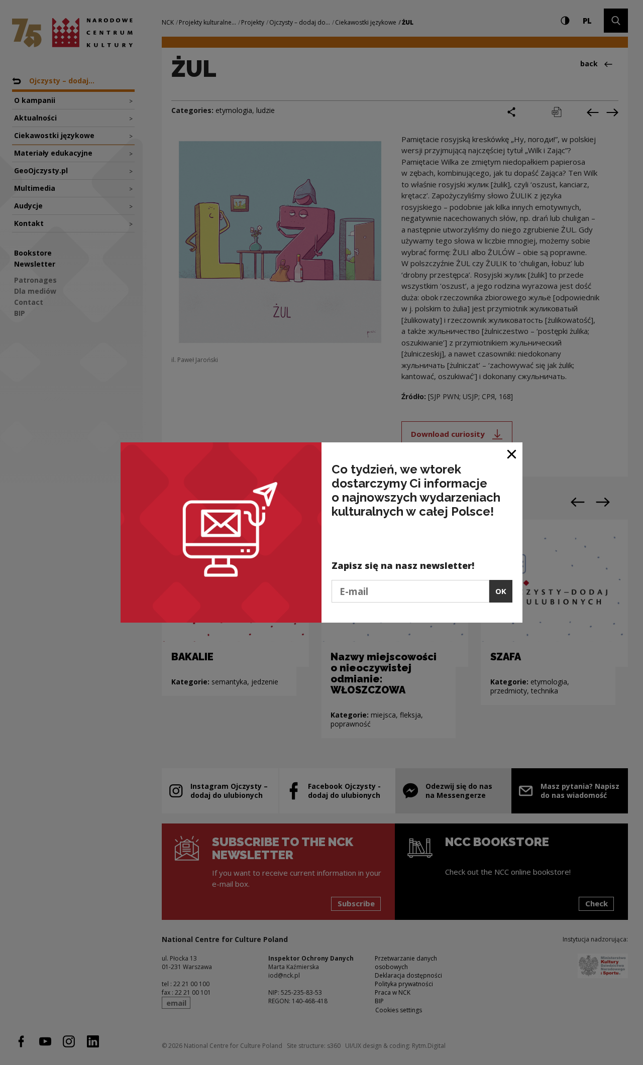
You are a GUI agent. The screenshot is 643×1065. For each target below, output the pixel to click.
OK (500, 591)
